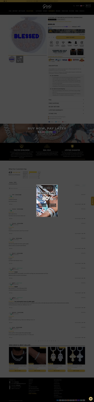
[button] (91, 399)
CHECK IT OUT (47, 211)
